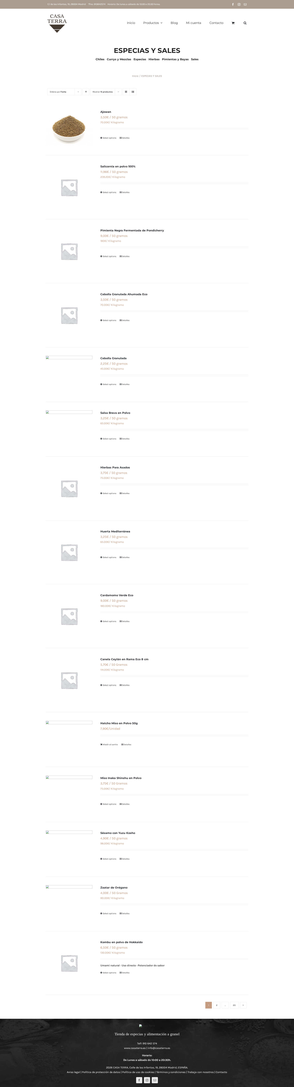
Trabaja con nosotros (200, 1072)
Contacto (221, 1072)
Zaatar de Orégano (113, 887)
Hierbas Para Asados (115, 467)
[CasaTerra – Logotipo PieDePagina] (147, 1025)
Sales (195, 59)
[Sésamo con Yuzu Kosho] (69, 849)
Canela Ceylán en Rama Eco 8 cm (124, 659)
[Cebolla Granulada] (69, 374)
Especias (140, 59)
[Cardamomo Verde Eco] (69, 616)
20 (234, 1005)
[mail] (155, 1080)
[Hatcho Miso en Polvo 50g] (69, 740)
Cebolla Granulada (113, 358)
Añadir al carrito (110, 744)
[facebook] (139, 1080)
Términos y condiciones (170, 1072)
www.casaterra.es (135, 1048)
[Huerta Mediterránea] (69, 552)
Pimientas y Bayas (175, 59)
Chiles (100, 59)
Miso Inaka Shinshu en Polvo (120, 778)
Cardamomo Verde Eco (116, 595)
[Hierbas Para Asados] (69, 488)
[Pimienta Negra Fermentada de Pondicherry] (69, 251)
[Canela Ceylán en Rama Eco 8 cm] (69, 680)
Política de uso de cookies (138, 1072)
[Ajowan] (69, 128)
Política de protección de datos (101, 1072)
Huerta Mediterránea (115, 531)
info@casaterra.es (159, 1048)
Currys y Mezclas (119, 59)
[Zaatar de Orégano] (69, 903)
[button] (245, 23)
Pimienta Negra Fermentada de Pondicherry (132, 230)
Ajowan (105, 111)
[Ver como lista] (132, 92)
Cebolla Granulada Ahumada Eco (123, 294)
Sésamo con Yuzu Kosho (117, 833)
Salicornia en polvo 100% (117, 166)
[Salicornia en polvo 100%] (69, 187)
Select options (109, 138)
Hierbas (154, 59)
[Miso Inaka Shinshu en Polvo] (69, 794)
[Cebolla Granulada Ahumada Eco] (69, 315)
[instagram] (147, 1080)
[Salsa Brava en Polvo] (69, 429)
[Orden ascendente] (86, 91)
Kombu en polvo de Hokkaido (121, 942)
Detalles (125, 138)
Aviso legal (73, 1072)
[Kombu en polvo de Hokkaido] (69, 963)
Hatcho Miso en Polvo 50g (119, 723)
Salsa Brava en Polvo (115, 412)
